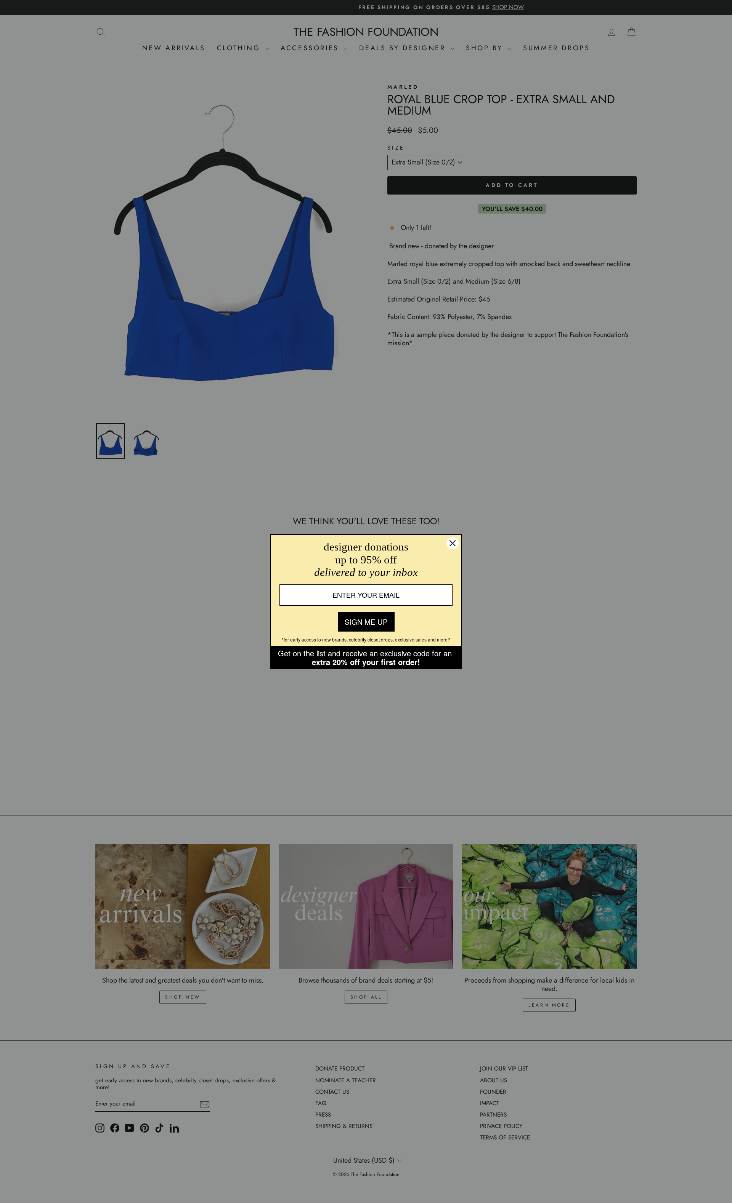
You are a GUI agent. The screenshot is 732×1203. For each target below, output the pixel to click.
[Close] (452, 543)
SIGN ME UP (366, 621)
